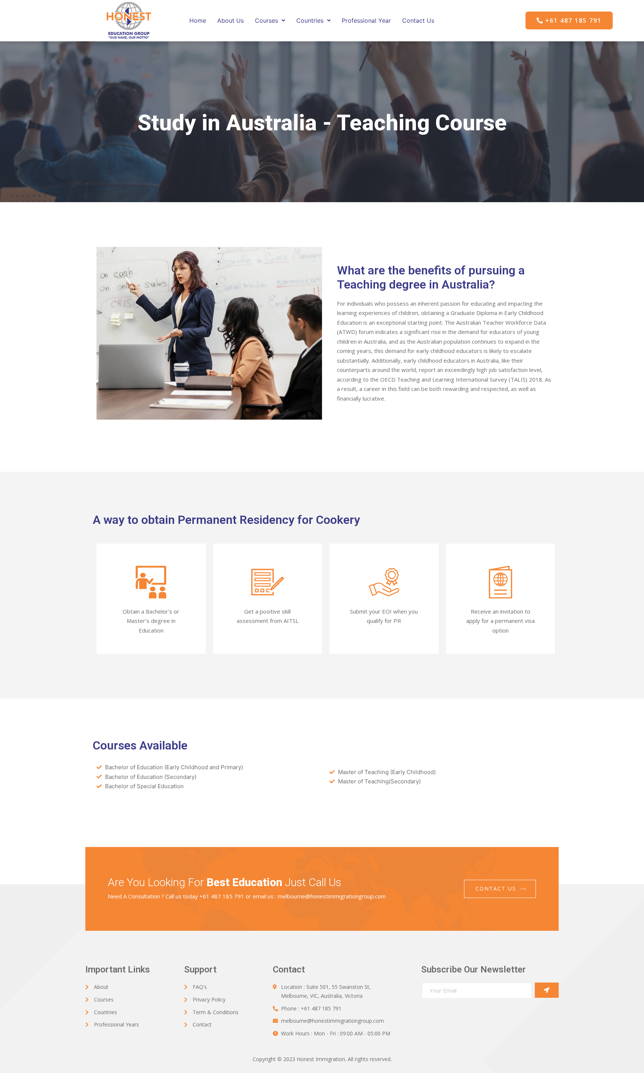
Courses (266, 20)
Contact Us (418, 20)
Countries (309, 20)
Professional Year (366, 20)
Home (197, 20)
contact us (496, 888)
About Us (230, 20)
